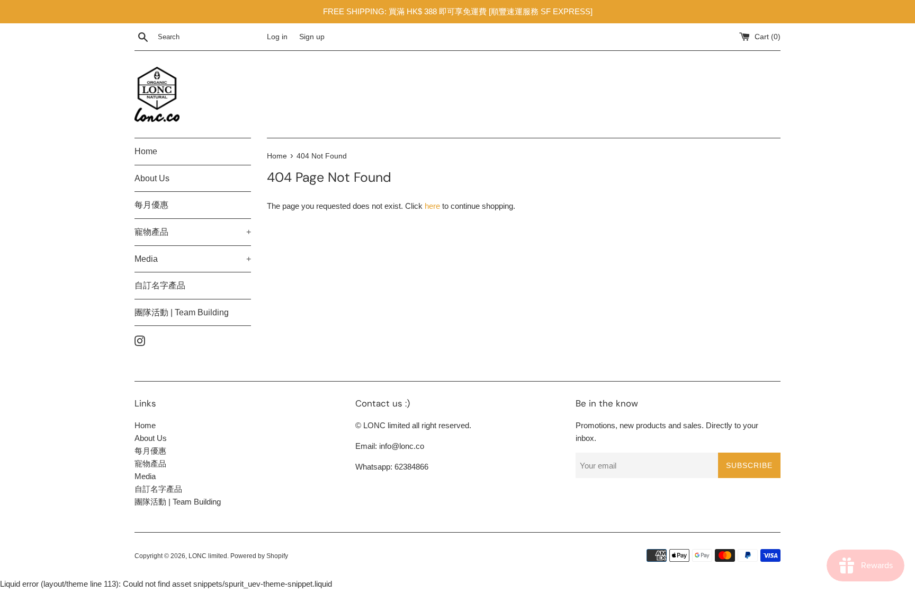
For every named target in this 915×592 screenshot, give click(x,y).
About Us (151, 178)
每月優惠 (151, 204)
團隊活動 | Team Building (181, 312)
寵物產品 (192, 231)
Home (145, 151)
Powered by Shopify (259, 556)
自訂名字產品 (159, 285)
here (432, 205)
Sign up (312, 37)
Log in (277, 37)
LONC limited (208, 556)
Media (192, 258)
